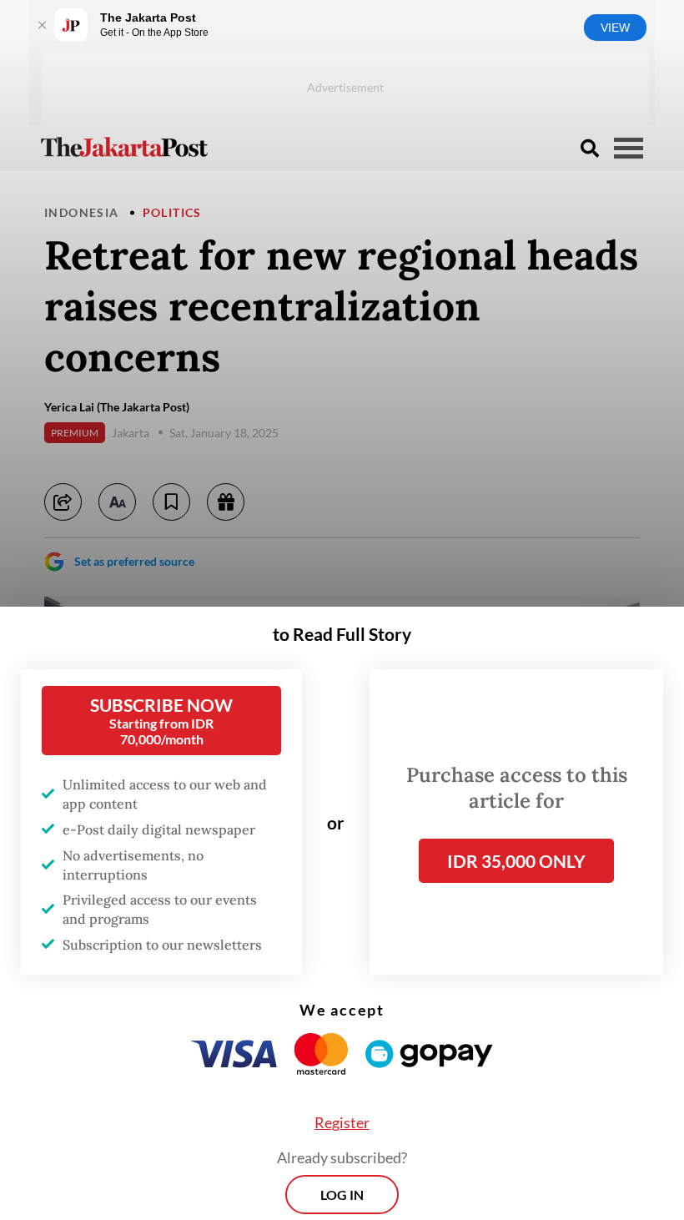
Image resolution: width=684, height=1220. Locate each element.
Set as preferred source (134, 561)
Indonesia (81, 212)
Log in (342, 1198)
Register (342, 1126)
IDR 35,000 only (516, 863)
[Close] (42, 25)
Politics (172, 212)
